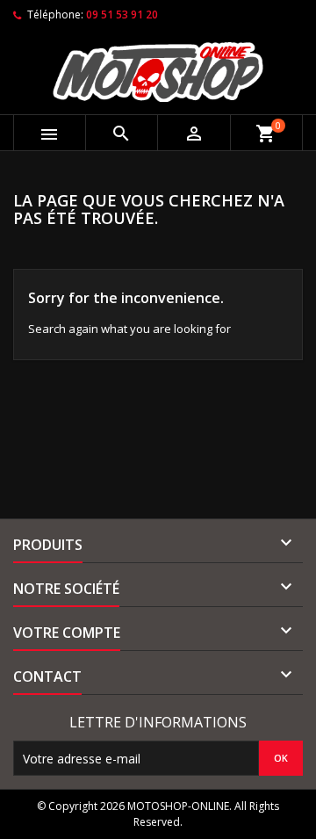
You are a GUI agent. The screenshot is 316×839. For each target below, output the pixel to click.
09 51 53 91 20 (122, 14)
